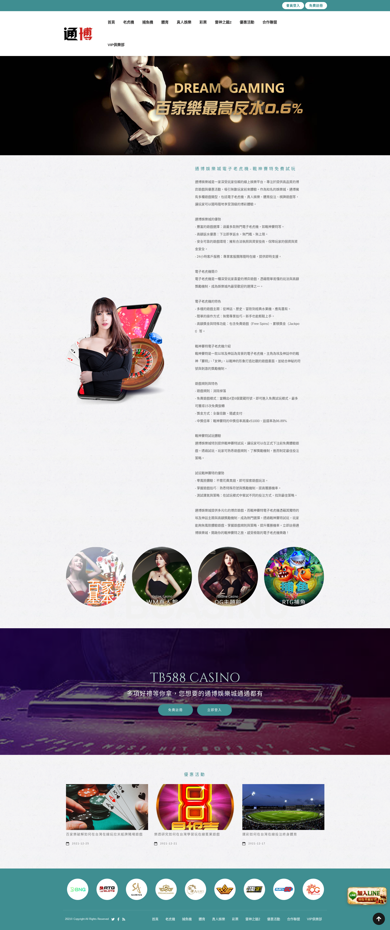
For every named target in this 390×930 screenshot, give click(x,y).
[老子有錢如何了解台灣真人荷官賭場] (283, 807)
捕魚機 (147, 22)
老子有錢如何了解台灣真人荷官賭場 (271, 834)
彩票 (203, 22)
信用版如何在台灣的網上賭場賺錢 (93, 834)
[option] (195, 94)
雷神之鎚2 (223, 22)
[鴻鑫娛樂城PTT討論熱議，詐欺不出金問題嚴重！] (96, 577)
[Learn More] (116, 351)
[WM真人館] (162, 577)
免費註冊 (316, 5)
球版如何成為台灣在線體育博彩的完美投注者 (190, 834)
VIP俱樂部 (116, 45)
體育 (165, 22)
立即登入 (214, 710)
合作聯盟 (269, 22)
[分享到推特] (113, 919)
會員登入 (293, 5)
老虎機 (128, 22)
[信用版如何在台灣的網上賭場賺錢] (107, 807)
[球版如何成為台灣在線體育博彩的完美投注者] (195, 807)
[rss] (123, 919)
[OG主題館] (228, 577)
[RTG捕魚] (294, 577)
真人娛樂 (184, 22)
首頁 (111, 22)
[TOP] (379, 919)
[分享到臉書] (118, 919)
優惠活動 (247, 22)
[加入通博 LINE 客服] (367, 895)
